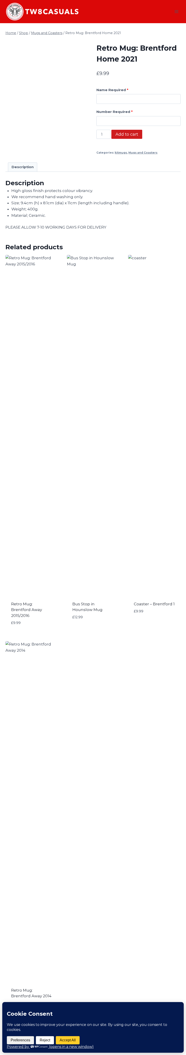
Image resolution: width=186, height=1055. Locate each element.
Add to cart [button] (146, 625)
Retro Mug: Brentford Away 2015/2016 (26, 610)
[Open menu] (176, 11)
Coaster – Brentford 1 (154, 604)
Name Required (112, 90)
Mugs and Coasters (142, 152)
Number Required (114, 112)
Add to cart (126, 134)
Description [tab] (23, 167)
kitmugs (121, 152)
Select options (88, 630)
